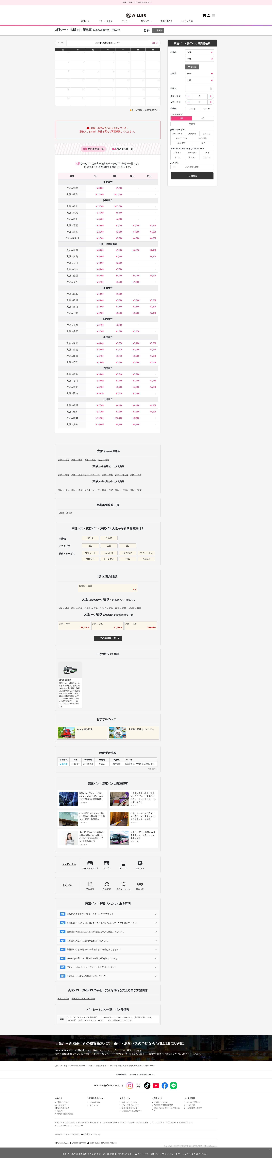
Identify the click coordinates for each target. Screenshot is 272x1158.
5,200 (136, 275)
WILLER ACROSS (110, 1143)
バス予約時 (191, 1105)
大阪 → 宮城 (63, 460)
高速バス (85, 21)
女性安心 (90, 559)
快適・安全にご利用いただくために (167, 1109)
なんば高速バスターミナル (120, 1020)
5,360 (153, 225)
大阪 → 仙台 (63, 475)
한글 (67, 1134)
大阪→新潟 (72, 250)
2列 (90, 545)
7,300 (136, 393)
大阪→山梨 (72, 275)
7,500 (119, 188)
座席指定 (127, 553)
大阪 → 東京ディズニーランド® (85, 475)
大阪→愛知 (72, 306)
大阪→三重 (72, 313)
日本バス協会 (63, 999)
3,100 (101, 325)
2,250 (153, 380)
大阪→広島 (72, 362)
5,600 (101, 256)
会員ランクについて (129, 1108)
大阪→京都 (72, 325)
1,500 (119, 306)
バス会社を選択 (192, 167)
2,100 (136, 306)
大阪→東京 (72, 232)
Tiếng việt (97, 1134)
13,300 (100, 206)
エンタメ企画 (187, 21)
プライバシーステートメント (113, 1123)
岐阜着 (69, 513)
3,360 (136, 300)
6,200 (119, 282)
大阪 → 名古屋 (121, 475)
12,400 (100, 194)
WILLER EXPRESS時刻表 (163, 1105)
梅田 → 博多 (135, 490)
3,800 (119, 300)
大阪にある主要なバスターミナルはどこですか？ (90, 914)
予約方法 (67, 885)
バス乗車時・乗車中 (194, 1108)
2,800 (119, 263)
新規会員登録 (95, 1102)
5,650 (101, 393)
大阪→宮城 (72, 188)
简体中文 (86, 1134)
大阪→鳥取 (72, 343)
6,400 (101, 275)
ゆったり (109, 553)
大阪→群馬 (72, 212)
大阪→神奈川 (72, 238)
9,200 (153, 256)
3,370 (119, 343)
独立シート (90, 553)
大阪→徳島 (72, 374)
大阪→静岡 (72, 300)
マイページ (94, 1105)
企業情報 (60, 1123)
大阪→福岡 (72, 405)
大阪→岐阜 (72, 294)
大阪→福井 (72, 269)
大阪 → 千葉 (76, 460)
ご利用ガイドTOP (161, 1102)
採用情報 (71, 1123)
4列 (127, 545)
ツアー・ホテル (105, 21)
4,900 (119, 411)
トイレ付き (109, 559)
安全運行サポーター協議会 (83, 999)
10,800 (100, 424)
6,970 (136, 250)
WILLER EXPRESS (79, 1143)
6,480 (153, 250)
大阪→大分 (72, 424)
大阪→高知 (72, 393)
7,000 (136, 282)
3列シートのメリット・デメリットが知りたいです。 (92, 967)
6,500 (101, 282)
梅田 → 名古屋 (121, 490)
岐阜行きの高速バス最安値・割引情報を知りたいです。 (93, 958)
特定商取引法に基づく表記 (138, 1123)
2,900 (101, 313)
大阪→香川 (72, 380)
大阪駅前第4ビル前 (142, 1017)
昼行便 (90, 538)
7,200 (119, 250)
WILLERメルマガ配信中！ (132, 1111)
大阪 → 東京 (90, 460)
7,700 (101, 411)
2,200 (119, 313)
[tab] (93, 149)
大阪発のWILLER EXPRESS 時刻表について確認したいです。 (96, 932)
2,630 (136, 331)
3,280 (136, 343)
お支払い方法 (69, 864)
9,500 (136, 418)
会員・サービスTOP (129, 1102)
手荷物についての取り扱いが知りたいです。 (88, 976)
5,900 (119, 256)
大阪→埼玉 (72, 219)
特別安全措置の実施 (65, 1114)
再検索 (194, 176)
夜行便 (109, 538)
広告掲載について (186, 1123)
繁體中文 (76, 1134)
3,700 (119, 225)
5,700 (136, 225)
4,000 (119, 219)
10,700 (100, 418)
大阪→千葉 (72, 225)
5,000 (119, 275)
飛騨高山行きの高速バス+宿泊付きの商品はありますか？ (94, 949)
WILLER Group (62, 1143)
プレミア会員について (130, 1105)
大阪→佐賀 (72, 411)
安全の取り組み (63, 1108)
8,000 (101, 188)
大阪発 (61, 513)
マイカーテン (146, 553)
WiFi (128, 559)
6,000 (101, 294)
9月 (153, 43)
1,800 (101, 306)
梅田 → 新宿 (107, 490)
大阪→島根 (72, 349)
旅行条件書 (82, 1123)
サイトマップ (157, 1123)
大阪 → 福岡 (103, 460)
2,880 (136, 362)
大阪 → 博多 (135, 475)
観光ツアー (146, 21)
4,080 (136, 387)
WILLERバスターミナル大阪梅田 (82, 1017)
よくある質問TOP (193, 1102)
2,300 (101, 232)
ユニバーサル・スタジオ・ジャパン (116, 1017)
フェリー (126, 21)
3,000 (101, 225)
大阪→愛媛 (72, 387)
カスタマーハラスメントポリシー (70, 1126)
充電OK (146, 559)
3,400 (119, 387)
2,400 (136, 313)
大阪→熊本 (72, 418)
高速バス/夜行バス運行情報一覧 (136, 2)
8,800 (119, 424)
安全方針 (60, 1111)
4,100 (101, 356)
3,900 (136, 374)
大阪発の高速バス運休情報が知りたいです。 (88, 941)
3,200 (101, 212)
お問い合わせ (170, 1123)
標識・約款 (94, 1123)
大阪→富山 (72, 256)
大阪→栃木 (72, 206)
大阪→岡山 (72, 356)
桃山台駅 (72, 1020)
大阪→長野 (72, 282)
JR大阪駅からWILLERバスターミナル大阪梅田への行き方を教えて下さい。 (103, 923)
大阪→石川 (72, 263)
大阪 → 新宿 (107, 475)
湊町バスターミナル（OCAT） (91, 1020)
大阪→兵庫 (72, 331)
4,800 (136, 232)
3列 (109, 545)
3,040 (119, 374)
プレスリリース (63, 1105)
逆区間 (159, 30)
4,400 (119, 405)
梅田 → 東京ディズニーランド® (85, 490)
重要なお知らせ (63, 1102)
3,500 (101, 387)
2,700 (119, 362)
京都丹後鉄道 (166, 21)
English (59, 1134)
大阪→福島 (72, 194)
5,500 (119, 212)
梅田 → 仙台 (63, 490)
